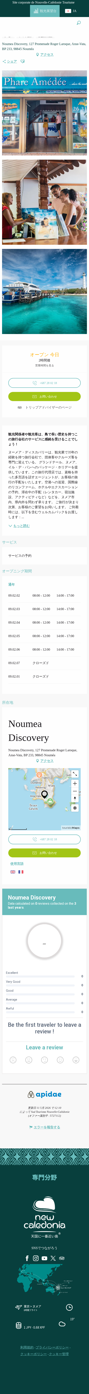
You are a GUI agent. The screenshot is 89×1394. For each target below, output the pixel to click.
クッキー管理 (59, 1354)
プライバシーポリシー (52, 1347)
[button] (79, 23)
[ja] (71, 11)
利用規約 (27, 1347)
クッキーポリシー (33, 1354)
